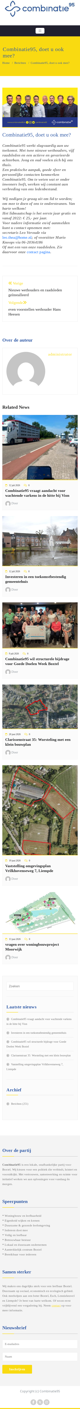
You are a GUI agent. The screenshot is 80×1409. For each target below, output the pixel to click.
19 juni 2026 (15, 860)
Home (6, 62)
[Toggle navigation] (40, 31)
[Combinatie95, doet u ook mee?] (40, 109)
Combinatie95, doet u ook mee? (36, 135)
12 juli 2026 (14, 485)
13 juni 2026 (15, 939)
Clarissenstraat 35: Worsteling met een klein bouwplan (41, 1055)
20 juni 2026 (15, 734)
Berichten (20, 62)
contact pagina (38, 252)
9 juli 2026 (14, 653)
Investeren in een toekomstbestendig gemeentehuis (38, 1032)
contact (56, 1305)
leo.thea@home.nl (17, 237)
